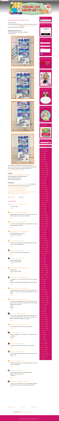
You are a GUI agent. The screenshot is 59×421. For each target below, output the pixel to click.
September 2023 (43, 225)
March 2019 (42, 341)
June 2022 (42, 257)
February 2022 (43, 266)
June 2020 (42, 309)
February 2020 (43, 317)
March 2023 (42, 238)
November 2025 (43, 170)
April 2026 (42, 159)
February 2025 (43, 189)
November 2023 (43, 221)
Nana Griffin (13, 324)
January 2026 (43, 166)
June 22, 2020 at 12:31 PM (21, 221)
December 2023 (43, 219)
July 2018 (42, 358)
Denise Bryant (13, 231)
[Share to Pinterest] (22, 197)
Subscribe (46, 34)
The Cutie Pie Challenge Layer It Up (17, 190)
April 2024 (42, 210)
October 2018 (43, 351)
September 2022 (43, 251)
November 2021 (43, 272)
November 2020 (43, 298)
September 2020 (43, 302)
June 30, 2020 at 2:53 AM (20, 370)
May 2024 (42, 208)
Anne (11, 332)
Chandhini (12, 221)
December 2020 (43, 296)
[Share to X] (21, 197)
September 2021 (43, 277)
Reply (11, 208)
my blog (34, 165)
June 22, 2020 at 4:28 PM (19, 258)
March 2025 (42, 187)
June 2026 (42, 155)
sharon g (12, 212)
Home (23, 407)
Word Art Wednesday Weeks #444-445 (17, 187)
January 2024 (43, 217)
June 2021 (42, 283)
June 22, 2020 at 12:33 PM (23, 231)
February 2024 (43, 215)
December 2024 (43, 193)
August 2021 (42, 279)
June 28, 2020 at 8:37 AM (18, 343)
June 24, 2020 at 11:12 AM (22, 324)
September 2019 (43, 328)
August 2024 (42, 202)
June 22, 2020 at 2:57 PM (18, 250)
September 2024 (43, 200)
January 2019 (42, 345)
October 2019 (43, 326)
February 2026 (43, 163)
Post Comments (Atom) (26, 411)
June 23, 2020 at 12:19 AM (23, 267)
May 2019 (42, 336)
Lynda (11, 313)
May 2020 (42, 311)
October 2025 (43, 172)
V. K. (11, 240)
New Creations (13, 267)
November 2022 (43, 247)
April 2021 (42, 287)
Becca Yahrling (14, 288)
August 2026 (42, 151)
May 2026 (42, 157)
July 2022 (42, 255)
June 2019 (42, 334)
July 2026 (42, 153)
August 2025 (42, 176)
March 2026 (42, 161)
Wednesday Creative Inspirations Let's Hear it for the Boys (22, 191)
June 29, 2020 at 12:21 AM (19, 351)
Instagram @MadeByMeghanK (16, 170)
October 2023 (43, 223)
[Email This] (19, 197)
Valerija (12, 370)
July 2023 (42, 230)
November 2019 (43, 324)
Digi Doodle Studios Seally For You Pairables (19, 174)
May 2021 (42, 285)
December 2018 (43, 347)
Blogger (38, 418)
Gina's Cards (13, 299)
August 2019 (42, 330)
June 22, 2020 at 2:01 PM (17, 240)
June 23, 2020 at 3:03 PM (19, 313)
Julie (11, 343)
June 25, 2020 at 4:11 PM (18, 332)
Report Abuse (43, 145)
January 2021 (42, 294)
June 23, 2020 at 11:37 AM (22, 299)
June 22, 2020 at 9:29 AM (20, 204)
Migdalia (12, 204)
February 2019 (43, 343)
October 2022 (43, 249)
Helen (11, 250)
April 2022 (42, 262)
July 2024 (42, 204)
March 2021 (42, 289)
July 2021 (42, 281)
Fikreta (12, 258)
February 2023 (43, 240)
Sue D (11, 360)
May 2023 (42, 234)
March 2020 (42, 315)
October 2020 (43, 300)
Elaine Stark (13, 277)
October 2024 (43, 198)
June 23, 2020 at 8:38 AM (23, 288)
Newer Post (11, 407)
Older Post (34, 407)
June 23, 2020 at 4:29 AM (22, 277)
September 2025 (43, 174)
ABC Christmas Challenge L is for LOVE (18, 193)
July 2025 (42, 178)
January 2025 (43, 191)
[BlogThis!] (20, 197)
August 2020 (42, 304)
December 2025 (43, 168)
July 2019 (42, 332)
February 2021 (43, 292)
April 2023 (42, 236)
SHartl (11, 351)
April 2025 (42, 185)
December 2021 (43, 270)
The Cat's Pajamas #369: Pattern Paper (17, 188)
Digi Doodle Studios (30, 25)
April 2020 (42, 313)
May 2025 (42, 183)
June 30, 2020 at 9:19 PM (22, 381)
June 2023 (42, 232)
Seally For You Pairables (14, 25)
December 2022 (43, 245)
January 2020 (43, 319)
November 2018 (43, 349)
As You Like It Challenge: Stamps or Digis (18, 184)
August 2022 (42, 253)
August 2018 (42, 356)
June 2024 (42, 206)
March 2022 (42, 264)
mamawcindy (13, 381)
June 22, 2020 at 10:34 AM (21, 212)
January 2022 (43, 268)
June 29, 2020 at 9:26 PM (19, 360)
